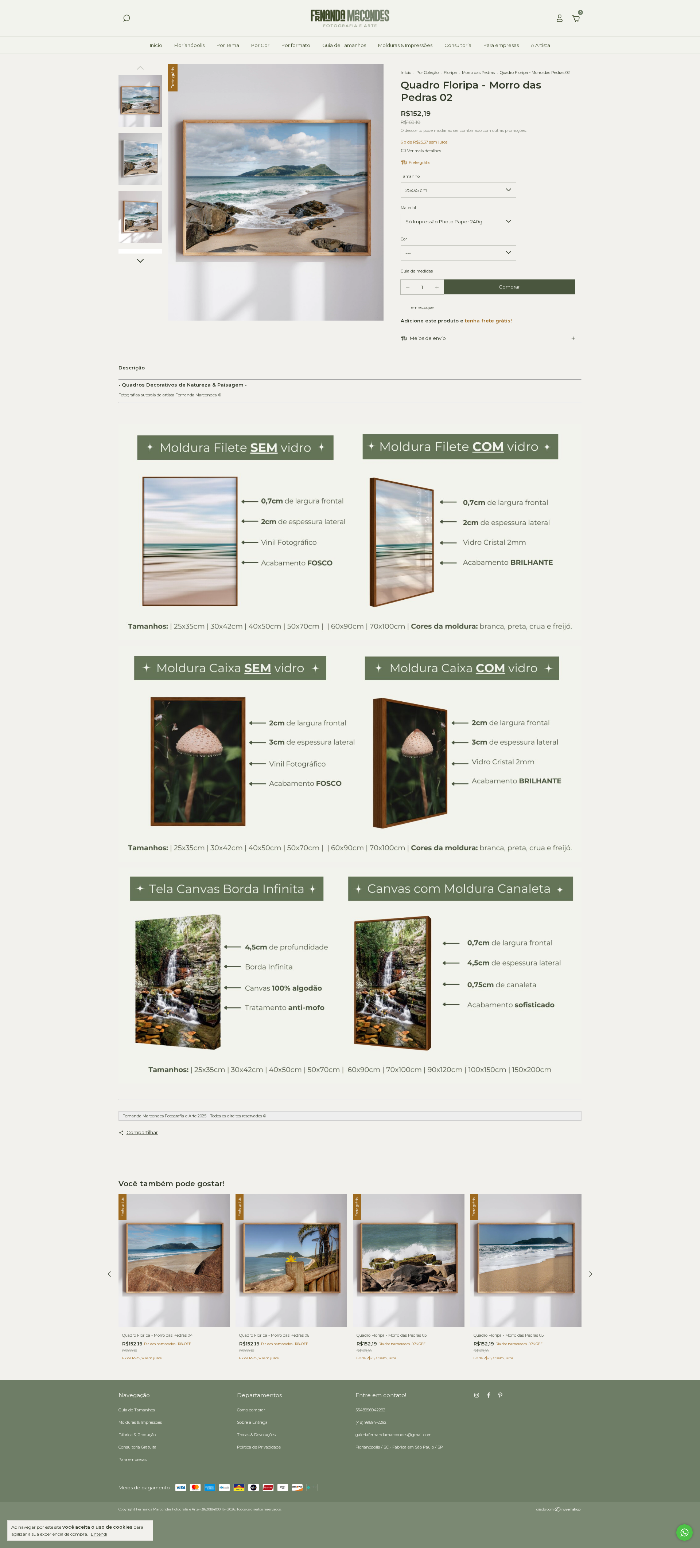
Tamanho (410, 176)
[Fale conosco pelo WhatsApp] (684, 1532)
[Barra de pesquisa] (126, 19)
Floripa (450, 72)
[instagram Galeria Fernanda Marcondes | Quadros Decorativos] (476, 1395)
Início (156, 45)
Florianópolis (189, 45)
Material (408, 207)
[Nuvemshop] (559, 1510)
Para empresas (501, 45)
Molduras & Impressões (405, 45)
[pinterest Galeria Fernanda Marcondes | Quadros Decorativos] (500, 1395)
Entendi (99, 1534)
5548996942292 (370, 1409)
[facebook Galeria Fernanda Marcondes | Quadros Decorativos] (488, 1395)
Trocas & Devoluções (256, 1434)
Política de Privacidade (259, 1447)
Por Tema (228, 45)
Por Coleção (427, 72)
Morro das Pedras (478, 72)
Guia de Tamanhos (344, 45)
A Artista (540, 45)
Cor (404, 239)
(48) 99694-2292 (370, 1422)
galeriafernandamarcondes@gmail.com (393, 1434)
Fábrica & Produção (137, 1434)
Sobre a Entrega (252, 1422)
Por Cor (260, 45)
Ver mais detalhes (423, 150)
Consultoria (457, 45)
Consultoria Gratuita (137, 1447)
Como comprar (251, 1409)
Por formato (295, 45)
